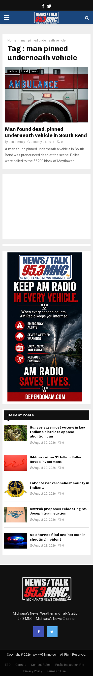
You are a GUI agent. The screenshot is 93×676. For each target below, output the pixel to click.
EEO (8, 665)
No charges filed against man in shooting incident (58, 537)
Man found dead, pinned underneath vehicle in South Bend (46, 132)
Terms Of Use (56, 671)
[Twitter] (52, 631)
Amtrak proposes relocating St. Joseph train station (58, 511)
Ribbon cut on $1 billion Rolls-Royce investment (55, 459)
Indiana (13, 71)
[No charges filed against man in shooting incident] (15, 540)
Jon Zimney (17, 142)
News (34, 71)
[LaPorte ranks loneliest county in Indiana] (15, 489)
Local (24, 71)
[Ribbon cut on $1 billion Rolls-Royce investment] (15, 463)
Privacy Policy (32, 671)
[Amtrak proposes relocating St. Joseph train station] (15, 514)
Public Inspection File (69, 665)
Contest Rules (41, 665)
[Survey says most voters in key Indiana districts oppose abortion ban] (15, 433)
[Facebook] (38, 631)
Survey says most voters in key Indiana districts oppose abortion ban (57, 431)
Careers (20, 665)
